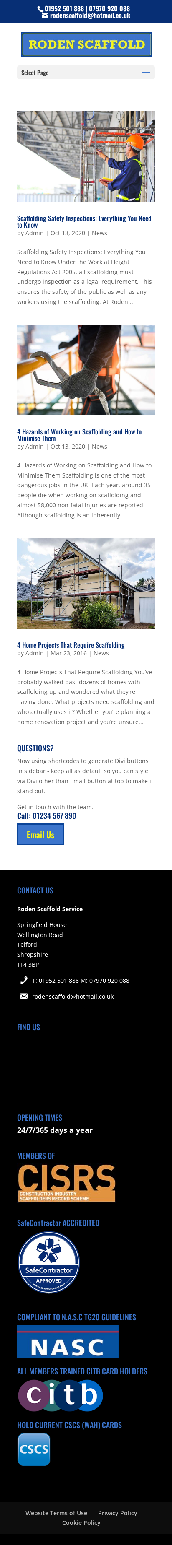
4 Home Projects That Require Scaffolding (71, 645)
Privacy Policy (117, 1513)
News (99, 233)
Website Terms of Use (56, 1513)
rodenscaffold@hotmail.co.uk (73, 996)
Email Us (40, 834)
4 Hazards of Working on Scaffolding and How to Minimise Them (79, 434)
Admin (34, 233)
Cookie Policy (81, 1523)
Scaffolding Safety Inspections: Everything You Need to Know (84, 221)
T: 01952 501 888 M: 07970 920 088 (80, 980)
